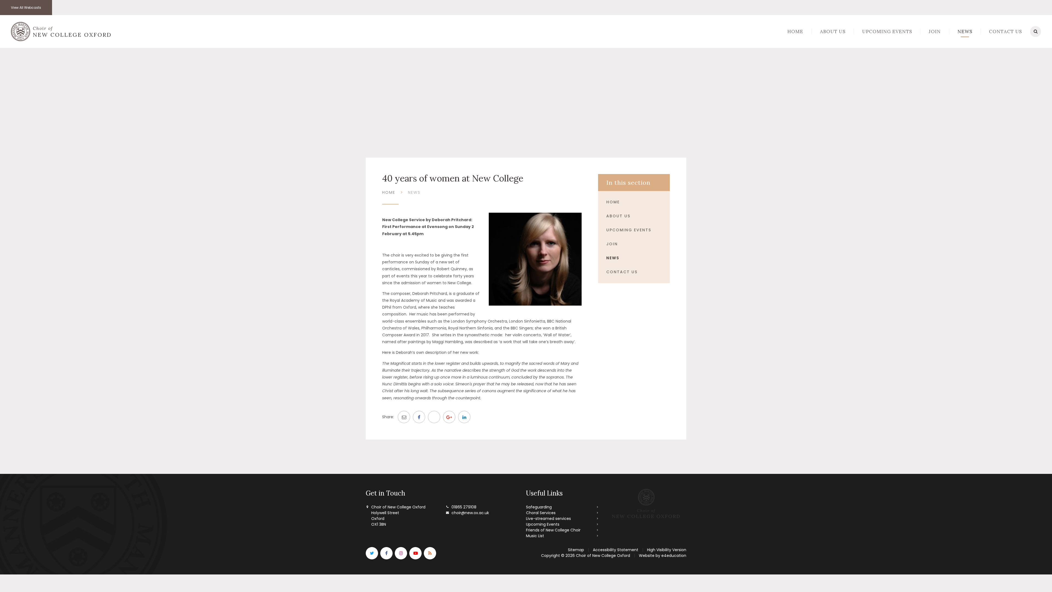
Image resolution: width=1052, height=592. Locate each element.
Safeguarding (539, 507)
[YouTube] (415, 553)
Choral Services (541, 513)
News (414, 192)
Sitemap (576, 550)
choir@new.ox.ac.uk (470, 513)
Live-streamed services (548, 518)
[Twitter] (372, 553)
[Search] (1035, 31)
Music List (535, 536)
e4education (673, 555)
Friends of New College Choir (553, 530)
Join (612, 244)
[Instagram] (401, 553)
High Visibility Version (666, 550)
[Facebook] (386, 553)
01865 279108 (463, 507)
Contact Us (622, 272)
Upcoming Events (628, 230)
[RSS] (430, 553)
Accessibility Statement (615, 550)
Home (388, 192)
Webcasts (26, 7)
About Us (618, 216)
